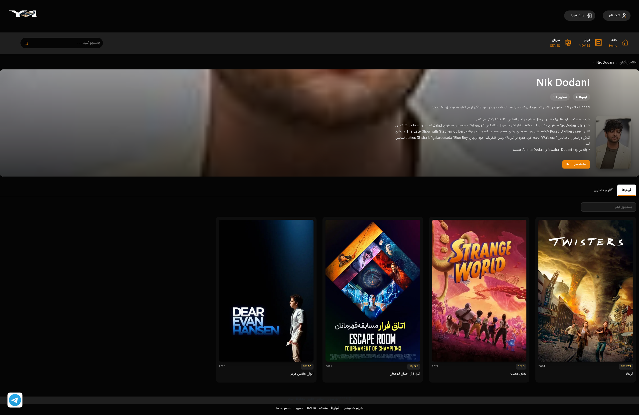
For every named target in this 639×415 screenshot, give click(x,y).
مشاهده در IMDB (576, 164)
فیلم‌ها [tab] (626, 190)
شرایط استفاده (329, 408)
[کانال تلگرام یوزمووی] (15, 400)
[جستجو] (29, 42)
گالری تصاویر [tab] (603, 190)
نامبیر (299, 408)
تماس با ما (283, 408)
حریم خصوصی (352, 408)
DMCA (311, 408)
